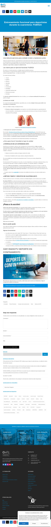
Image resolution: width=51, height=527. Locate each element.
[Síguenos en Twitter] (6, 464)
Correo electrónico (7, 335)
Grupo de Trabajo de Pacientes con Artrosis (9, 479)
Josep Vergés (28, 404)
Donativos (4, 507)
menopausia (15, 407)
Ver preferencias (44, 523)
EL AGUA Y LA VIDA (7, 375)
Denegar (34, 523)
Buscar (5, 351)
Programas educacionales (32, 485)
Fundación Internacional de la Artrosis (38, 401)
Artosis (16, 396)
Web (4, 340)
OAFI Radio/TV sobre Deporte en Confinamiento (23, 243)
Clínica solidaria (30, 483)
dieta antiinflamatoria (7, 401)
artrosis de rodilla (33, 396)
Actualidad (6, 304)
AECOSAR (5, 396)
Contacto (4, 509)
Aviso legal (13, 517)
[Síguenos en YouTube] (10, 464)
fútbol (11, 404)
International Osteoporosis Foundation (28, 127)
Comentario (6, 318)
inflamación (16, 404)
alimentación (11, 396)
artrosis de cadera (26, 396)
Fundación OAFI (6, 404)
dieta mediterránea (14, 401)
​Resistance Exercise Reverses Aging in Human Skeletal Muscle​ (22, 132)
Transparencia (4, 476)
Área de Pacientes (13, 304)
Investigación (22, 404)
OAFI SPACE (32, 407)
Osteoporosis (38, 407)
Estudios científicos (31, 479)
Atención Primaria (40, 396)
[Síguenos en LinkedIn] (12, 464)
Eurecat (30, 401)
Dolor (32, 304)
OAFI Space (30, 488)
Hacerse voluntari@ (5, 505)
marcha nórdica (34, 404)
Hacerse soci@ (5, 503)
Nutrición (23, 407)
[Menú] (49, 5)
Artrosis (20, 396)
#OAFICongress (30, 474)
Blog (3, 500)
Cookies (17, 517)
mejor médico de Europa (7, 407)
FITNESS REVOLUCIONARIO (22, 240)
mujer (19, 407)
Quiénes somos (5, 474)
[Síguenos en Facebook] (3, 464)
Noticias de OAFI (38, 304)
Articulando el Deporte (32, 476)
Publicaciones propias (32, 481)
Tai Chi (18, 412)
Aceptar (23, 523)
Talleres (29, 490)
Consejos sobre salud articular (23, 304)
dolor (20, 401)
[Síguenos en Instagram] (8, 464)
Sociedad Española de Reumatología (9, 412)
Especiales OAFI (5, 481)
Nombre (5, 330)
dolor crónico (25, 401)
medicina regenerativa (41, 404)
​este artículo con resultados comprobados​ (25, 199)
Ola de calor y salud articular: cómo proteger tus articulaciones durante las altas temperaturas (22, 378)
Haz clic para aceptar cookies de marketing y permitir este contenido (25, 267)
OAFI (28, 407)
